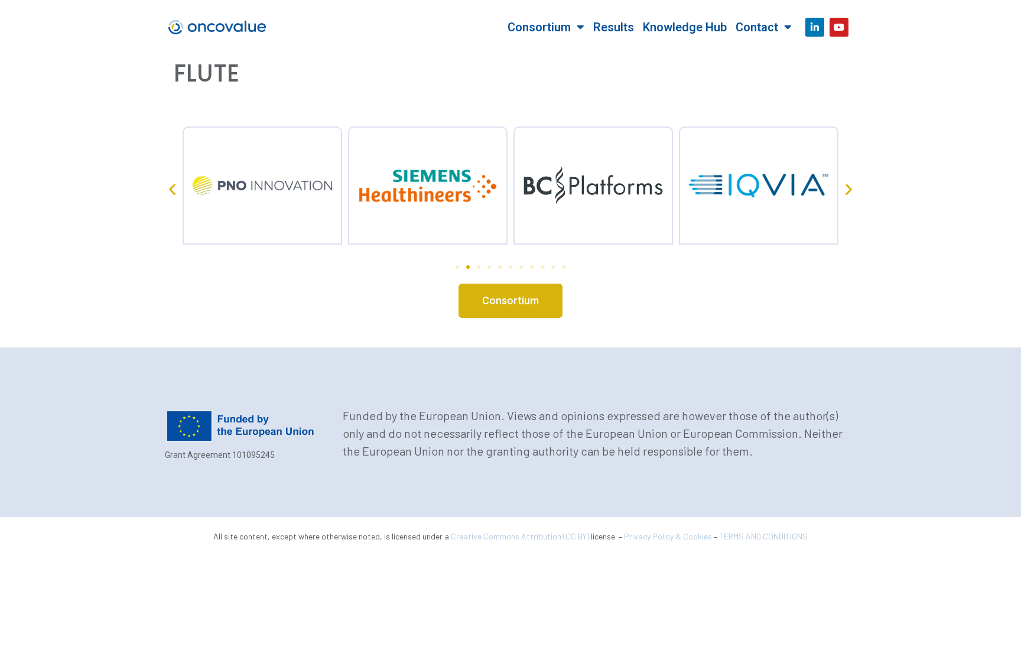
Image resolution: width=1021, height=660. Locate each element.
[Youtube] (839, 27)
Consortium (539, 27)
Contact (757, 27)
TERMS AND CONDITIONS (763, 536)
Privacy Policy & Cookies (668, 536)
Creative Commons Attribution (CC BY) (520, 536)
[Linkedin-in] (814, 27)
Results (613, 27)
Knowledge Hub (685, 27)
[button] (172, 188)
